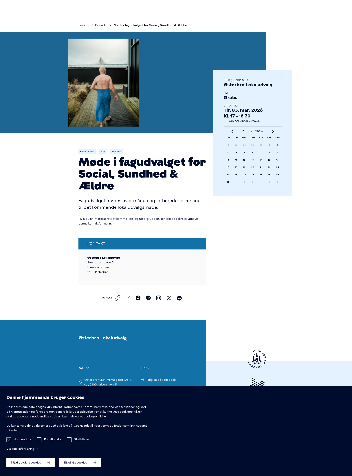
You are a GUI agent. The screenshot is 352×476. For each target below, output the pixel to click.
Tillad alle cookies (76, 462)
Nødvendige (22, 439)
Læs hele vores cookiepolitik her (84, 416)
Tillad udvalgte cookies (26, 462)
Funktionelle (52, 439)
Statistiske (81, 439)
